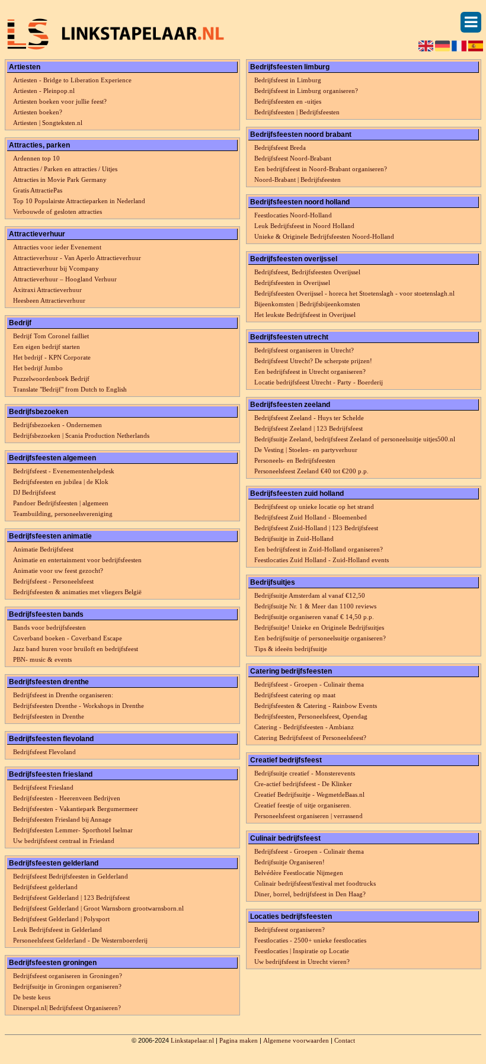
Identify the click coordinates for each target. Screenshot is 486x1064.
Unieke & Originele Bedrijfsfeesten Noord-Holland (324, 236)
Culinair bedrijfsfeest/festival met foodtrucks (315, 883)
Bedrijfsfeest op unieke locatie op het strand (314, 506)
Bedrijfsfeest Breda (280, 147)
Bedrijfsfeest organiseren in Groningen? (67, 975)
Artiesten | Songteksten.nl (47, 122)
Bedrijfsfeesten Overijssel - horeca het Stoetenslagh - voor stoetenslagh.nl (354, 293)
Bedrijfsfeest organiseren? (289, 929)
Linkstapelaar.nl (192, 1040)
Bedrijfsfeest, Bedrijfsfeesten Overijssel (307, 271)
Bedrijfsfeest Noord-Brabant (292, 158)
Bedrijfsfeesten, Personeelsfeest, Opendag (310, 716)
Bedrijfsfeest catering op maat (294, 694)
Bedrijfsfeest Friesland (43, 787)
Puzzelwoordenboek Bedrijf (51, 378)
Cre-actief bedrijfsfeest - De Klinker (303, 783)
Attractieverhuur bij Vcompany (56, 268)
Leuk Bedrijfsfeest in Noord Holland (304, 225)
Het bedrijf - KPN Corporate (52, 357)
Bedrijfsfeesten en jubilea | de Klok (60, 481)
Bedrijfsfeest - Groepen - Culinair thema (309, 684)
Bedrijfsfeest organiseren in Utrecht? (304, 350)
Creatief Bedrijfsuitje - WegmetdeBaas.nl (309, 794)
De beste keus (31, 997)
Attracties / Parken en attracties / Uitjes (65, 168)
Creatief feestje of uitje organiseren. (302, 805)
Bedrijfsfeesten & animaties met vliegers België (77, 591)
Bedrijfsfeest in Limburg (287, 80)
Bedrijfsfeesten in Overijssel (292, 282)
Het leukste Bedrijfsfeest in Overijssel (305, 314)
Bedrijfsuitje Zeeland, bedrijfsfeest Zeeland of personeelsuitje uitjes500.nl (354, 439)
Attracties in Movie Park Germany (60, 179)
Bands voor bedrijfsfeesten (49, 627)
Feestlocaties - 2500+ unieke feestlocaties (310, 940)
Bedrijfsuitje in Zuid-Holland (294, 538)
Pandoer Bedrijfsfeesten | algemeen (60, 503)
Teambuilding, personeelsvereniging (63, 513)
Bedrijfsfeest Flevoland (44, 751)
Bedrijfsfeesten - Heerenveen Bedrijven (66, 798)
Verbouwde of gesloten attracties (57, 211)
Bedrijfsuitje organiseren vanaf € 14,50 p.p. (314, 616)
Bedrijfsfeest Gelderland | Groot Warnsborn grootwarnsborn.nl (98, 908)
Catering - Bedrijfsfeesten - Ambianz (304, 726)
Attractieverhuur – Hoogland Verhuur (65, 279)
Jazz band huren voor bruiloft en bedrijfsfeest (75, 648)
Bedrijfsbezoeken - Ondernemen (57, 424)
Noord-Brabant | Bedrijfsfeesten (297, 179)
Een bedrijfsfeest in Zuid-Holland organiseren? (318, 549)
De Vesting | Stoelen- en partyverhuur (305, 449)
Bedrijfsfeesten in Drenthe (48, 716)
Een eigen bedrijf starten (46, 346)
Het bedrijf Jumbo (38, 367)
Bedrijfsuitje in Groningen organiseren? (67, 986)
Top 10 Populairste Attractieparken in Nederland (79, 200)
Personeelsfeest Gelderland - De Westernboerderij (80, 940)
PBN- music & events (42, 659)
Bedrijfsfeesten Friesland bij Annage (62, 819)
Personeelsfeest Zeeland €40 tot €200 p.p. (311, 471)
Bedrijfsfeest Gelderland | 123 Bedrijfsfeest (71, 897)
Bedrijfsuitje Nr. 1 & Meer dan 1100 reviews (315, 606)
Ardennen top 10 (36, 158)
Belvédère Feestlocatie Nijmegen (298, 872)
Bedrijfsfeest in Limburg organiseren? (306, 90)
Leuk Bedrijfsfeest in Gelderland (57, 929)
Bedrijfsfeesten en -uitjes (287, 101)
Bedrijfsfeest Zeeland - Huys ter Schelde (309, 417)
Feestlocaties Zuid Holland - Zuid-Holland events (321, 559)
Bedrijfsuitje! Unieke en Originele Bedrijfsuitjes (319, 627)
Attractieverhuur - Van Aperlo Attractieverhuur (77, 257)
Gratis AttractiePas (37, 190)
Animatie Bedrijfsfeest (43, 549)
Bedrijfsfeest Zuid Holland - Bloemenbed (310, 517)
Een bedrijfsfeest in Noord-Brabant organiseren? (320, 168)
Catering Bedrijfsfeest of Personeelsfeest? (310, 737)
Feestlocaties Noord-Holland (293, 215)
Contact (344, 1040)
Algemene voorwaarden (296, 1040)
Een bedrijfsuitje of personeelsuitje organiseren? (320, 638)
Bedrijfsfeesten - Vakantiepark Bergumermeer (75, 808)
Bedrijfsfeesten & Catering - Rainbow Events (315, 705)
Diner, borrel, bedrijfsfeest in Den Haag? (310, 894)
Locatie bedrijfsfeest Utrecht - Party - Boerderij (318, 382)
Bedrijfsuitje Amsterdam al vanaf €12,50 (309, 595)
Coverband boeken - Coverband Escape (67, 638)
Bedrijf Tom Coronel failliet (51, 335)
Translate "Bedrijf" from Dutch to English (70, 389)
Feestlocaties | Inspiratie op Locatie (301, 950)
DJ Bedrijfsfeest (34, 492)
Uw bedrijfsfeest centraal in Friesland (63, 840)
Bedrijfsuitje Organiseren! (289, 862)
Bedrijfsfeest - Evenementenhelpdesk (63, 471)
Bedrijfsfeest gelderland (45, 886)
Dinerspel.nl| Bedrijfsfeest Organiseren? (67, 1007)
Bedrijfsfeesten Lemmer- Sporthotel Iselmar (73, 830)
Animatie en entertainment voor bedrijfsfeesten (77, 559)
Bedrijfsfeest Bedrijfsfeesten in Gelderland (70, 876)
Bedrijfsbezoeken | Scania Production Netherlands (81, 435)
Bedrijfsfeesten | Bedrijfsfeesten (297, 112)
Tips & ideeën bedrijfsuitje (290, 648)
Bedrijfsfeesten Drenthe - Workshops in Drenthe (78, 705)
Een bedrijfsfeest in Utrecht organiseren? (310, 371)
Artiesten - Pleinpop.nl (44, 90)
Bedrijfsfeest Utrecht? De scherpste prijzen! (313, 360)
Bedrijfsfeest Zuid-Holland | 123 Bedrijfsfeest (316, 527)
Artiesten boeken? (37, 112)
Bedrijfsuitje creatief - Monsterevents (304, 773)
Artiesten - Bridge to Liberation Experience (72, 80)
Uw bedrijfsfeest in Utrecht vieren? (302, 961)
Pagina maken (238, 1040)
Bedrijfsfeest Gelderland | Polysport (61, 918)
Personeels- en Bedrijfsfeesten (294, 460)
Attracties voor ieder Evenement (57, 247)
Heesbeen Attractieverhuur (49, 300)
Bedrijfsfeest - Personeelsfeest (53, 581)
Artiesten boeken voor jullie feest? (60, 101)
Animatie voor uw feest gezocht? (58, 570)
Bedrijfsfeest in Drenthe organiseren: (63, 694)
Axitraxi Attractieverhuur (47, 289)
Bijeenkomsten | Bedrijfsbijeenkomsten (307, 303)
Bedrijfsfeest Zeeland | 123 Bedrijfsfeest (308, 428)
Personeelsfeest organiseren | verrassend (308, 815)
